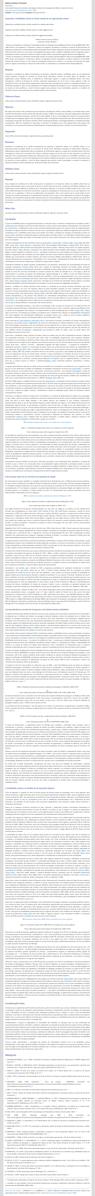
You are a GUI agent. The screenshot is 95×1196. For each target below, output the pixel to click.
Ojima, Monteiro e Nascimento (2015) (32, 320)
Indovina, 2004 (67, 243)
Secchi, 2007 (14, 245)
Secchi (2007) (81, 851)
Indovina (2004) (39, 293)
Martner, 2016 (22, 417)
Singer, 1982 (79, 310)
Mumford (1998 (33, 577)
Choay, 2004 (78, 243)
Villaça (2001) (76, 369)
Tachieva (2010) (27, 267)
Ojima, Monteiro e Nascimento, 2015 (32, 245)
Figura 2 (35, 492)
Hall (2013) (24, 570)
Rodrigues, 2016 (49, 361)
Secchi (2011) (12, 228)
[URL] (63, 1067)
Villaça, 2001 (57, 243)
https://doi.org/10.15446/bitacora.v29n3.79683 (20, 10)
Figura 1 (63, 403)
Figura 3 (50, 913)
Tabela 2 (11, 710)
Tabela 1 (21, 681)
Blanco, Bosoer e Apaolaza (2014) (21, 281)
